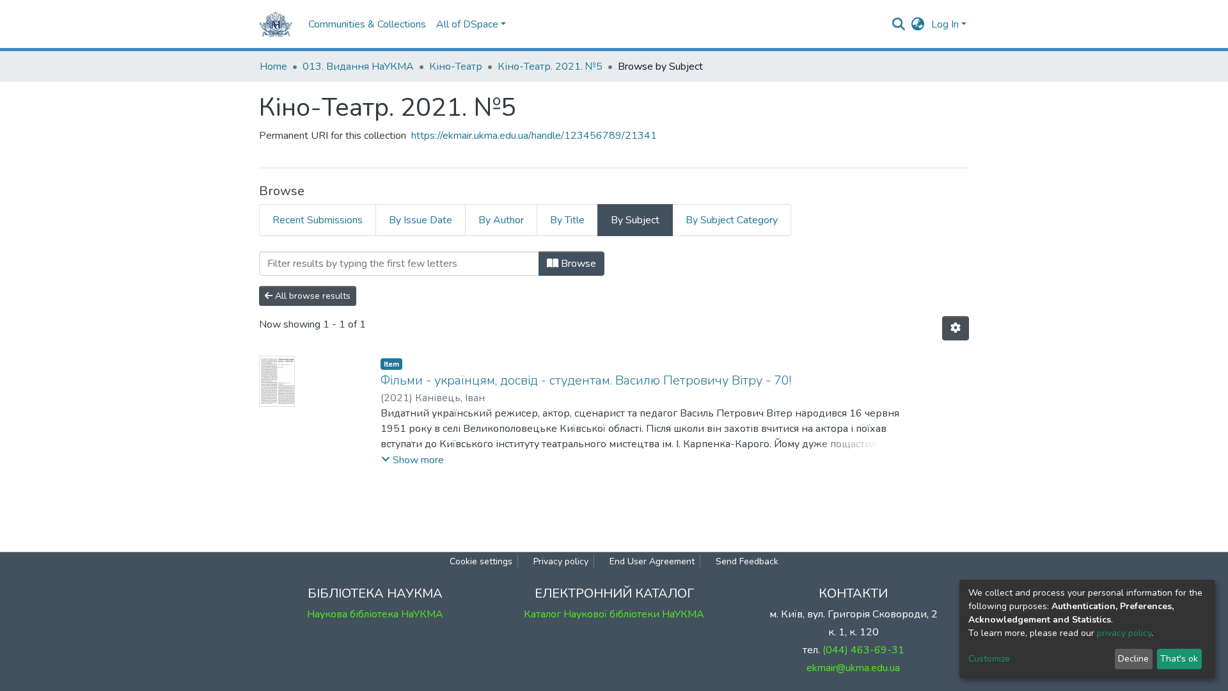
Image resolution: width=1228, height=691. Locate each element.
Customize (989, 659)
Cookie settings (481, 561)
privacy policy (1124, 633)
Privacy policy (560, 561)
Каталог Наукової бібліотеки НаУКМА (614, 614)
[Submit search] (899, 24)
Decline (1133, 659)
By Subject (635, 220)
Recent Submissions (317, 220)
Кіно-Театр (455, 67)
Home (273, 67)
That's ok (1179, 659)
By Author (501, 220)
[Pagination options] (955, 328)
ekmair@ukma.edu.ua (853, 668)
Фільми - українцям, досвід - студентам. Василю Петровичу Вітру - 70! (586, 380)
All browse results (311, 296)
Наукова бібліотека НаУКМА (375, 614)
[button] (918, 24)
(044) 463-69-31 (863, 650)
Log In (945, 24)
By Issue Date (420, 220)
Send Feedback (747, 561)
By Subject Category (732, 220)
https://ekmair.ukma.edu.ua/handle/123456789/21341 (534, 136)
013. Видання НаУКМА (358, 67)
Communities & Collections (367, 24)
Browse (577, 264)
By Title (567, 220)
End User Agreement (652, 561)
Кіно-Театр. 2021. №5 (550, 67)
